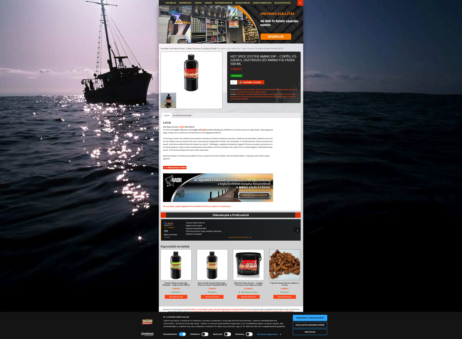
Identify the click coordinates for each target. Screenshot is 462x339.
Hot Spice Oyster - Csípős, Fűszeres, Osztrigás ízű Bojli (193, 48)
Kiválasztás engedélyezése (310, 325)
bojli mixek (242, 309)
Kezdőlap (171, 3)
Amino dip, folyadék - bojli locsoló (252, 89)
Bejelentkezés (283, 3)
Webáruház (185, 3)
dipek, (204, 309)
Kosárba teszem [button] (176, 297)
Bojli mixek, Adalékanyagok (277, 89)
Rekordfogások (223, 3)
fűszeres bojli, (233, 311)
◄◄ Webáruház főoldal (175, 167)
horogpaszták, (212, 309)
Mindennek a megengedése (310, 318)
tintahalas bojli (276, 311)
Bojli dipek (257, 94)
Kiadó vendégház (262, 3)
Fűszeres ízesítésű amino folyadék (247, 97)
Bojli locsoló (267, 94)
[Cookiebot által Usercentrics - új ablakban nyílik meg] (147, 334)
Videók (208, 3)
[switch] (205, 334)
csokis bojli (288, 311)
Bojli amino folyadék (244, 94)
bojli (203, 130)
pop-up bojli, (233, 309)
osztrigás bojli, (244, 311)
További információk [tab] (182, 115)
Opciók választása (248, 297)
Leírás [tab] (167, 115)
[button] (231, 24)
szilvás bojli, (206, 311)
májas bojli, (216, 311)
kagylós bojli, (197, 311)
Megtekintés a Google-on (240, 233)
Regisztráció (243, 3)
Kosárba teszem (252, 82)
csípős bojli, (224, 311)
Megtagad (310, 332)
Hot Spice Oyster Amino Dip (273, 97)
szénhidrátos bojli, (256, 311)
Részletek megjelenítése (267, 334)
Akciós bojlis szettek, (194, 309)
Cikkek (198, 3)
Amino (182, 127)
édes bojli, (267, 311)
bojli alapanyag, (222, 309)
